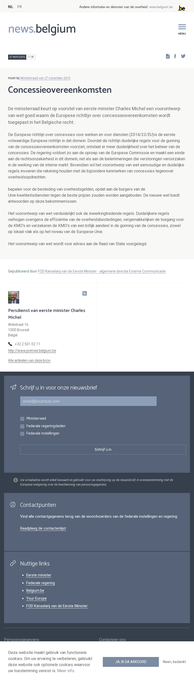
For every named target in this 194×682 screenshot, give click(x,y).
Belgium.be (35, 590)
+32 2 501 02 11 (27, 344)
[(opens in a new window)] (173, 56)
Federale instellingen (42, 434)
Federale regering (40, 583)
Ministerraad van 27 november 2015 (45, 78)
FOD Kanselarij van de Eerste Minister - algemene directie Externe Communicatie (102, 271)
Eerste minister (38, 575)
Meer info (65, 670)
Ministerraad (36, 419)
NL (10, 7)
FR (19, 7)
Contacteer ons (112, 639)
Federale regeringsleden (45, 426)
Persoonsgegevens (21, 639)
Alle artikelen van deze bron (29, 360)
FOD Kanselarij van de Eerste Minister (57, 606)
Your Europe (36, 598)
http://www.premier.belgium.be (32, 351)
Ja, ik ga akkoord (131, 662)
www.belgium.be (161, 7)
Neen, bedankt (174, 662)
